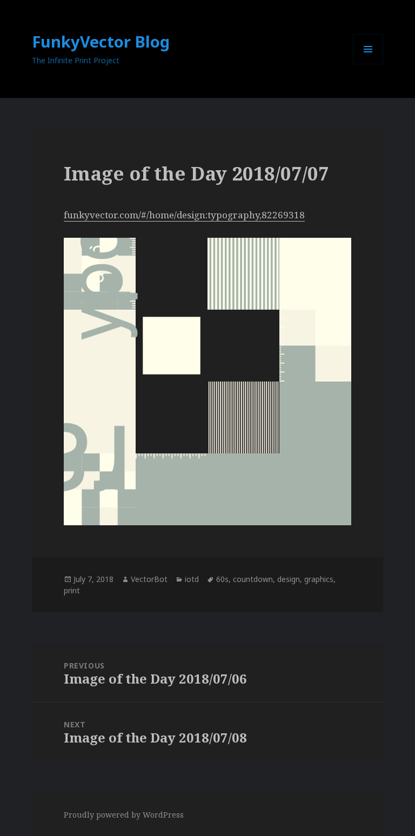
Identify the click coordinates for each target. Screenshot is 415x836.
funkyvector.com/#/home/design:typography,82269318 (184, 215)
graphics (318, 579)
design (288, 579)
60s (222, 579)
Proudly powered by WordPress (124, 815)
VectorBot (149, 579)
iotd (192, 579)
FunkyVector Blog (101, 41)
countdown (253, 579)
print (72, 590)
